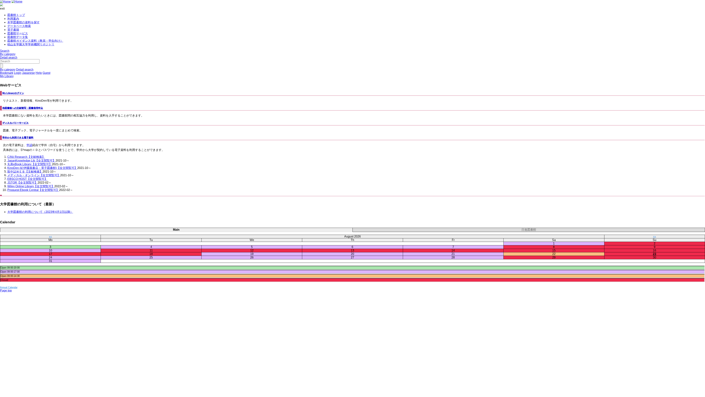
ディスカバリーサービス (15, 122)
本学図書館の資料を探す (23, 22)
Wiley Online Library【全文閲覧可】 (30, 186)
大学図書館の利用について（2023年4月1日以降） (40, 211)
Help (39, 72)
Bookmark (6, 72)
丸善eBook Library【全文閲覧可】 (29, 164)
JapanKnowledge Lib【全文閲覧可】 (31, 160)
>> (654, 236)
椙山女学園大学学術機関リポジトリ (30, 44)
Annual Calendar (8, 287)
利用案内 (13, 18)
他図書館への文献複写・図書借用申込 (22, 108)
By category (7, 54)
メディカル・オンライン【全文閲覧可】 (33, 175)
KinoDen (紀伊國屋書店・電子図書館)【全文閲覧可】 (42, 167)
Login (17, 72)
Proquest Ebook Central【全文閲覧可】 (33, 190)
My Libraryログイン (13, 93)
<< (50, 236)
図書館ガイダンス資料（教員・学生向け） (35, 40)
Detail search (8, 57)
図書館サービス (17, 33)
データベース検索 (19, 26)
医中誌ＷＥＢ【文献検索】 (25, 171)
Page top (6, 290)
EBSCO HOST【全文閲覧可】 (27, 178)
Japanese (28, 72)
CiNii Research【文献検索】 (26, 156)
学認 (29, 145)
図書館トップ (16, 15)
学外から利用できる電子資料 (17, 137)
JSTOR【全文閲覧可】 (22, 182)
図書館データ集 (17, 37)
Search (4, 50)
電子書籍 (13, 29)
